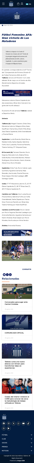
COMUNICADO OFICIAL (14, 333)
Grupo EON (21, 460)
